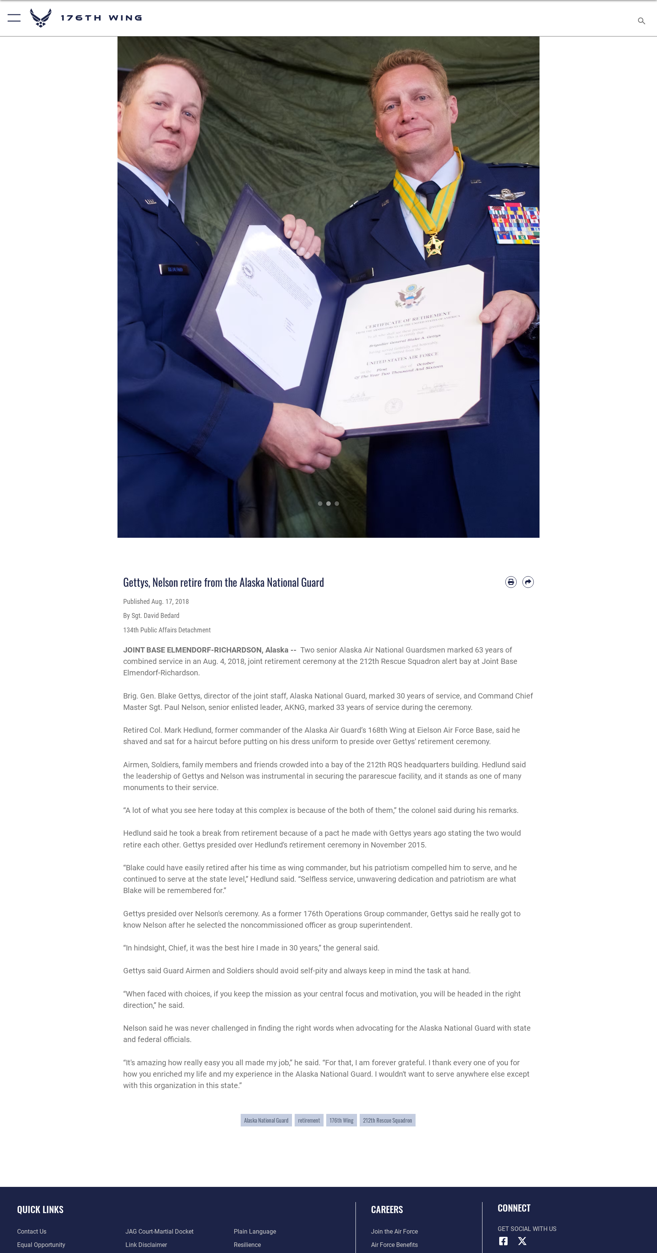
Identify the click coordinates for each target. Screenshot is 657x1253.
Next (518, 287)
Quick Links (40, 1209)
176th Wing (342, 1120)
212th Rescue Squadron (387, 1120)
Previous (138, 287)
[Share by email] (528, 582)
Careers (387, 1209)
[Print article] (511, 582)
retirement (309, 1120)
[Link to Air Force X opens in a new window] (522, 1241)
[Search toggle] (642, 18)
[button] (12, 18)
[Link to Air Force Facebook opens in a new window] (503, 1241)
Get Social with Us (527, 1228)
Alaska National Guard (266, 1120)
